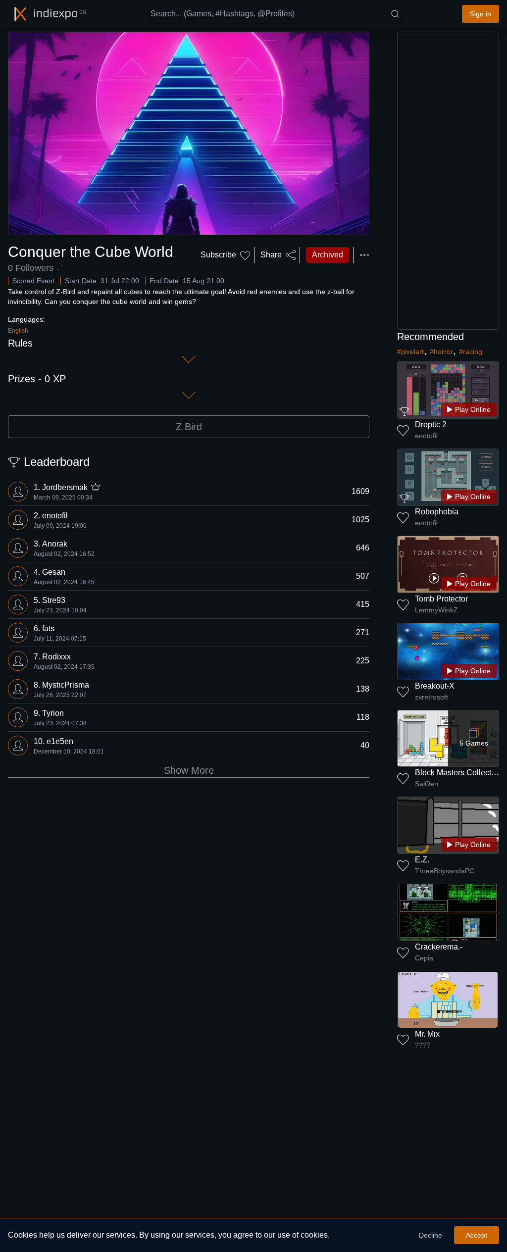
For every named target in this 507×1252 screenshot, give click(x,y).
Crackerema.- (438, 947)
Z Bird (189, 426)
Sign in (480, 14)
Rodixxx (56, 656)
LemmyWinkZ (436, 610)
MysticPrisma (65, 685)
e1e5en (60, 741)
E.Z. (422, 859)
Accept (476, 1235)
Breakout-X (435, 686)
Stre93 (53, 600)
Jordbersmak (65, 487)
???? (423, 1045)
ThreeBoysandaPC (444, 871)
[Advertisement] (448, 180)
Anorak (54, 544)
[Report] (364, 255)
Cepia (424, 958)
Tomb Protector (441, 599)
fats (48, 628)
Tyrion (53, 713)
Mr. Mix (427, 1034)
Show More (189, 770)
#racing (470, 351)
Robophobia (436, 511)
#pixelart (410, 351)
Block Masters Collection (458, 772)
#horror (441, 351)
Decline (430, 1235)
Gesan (53, 572)
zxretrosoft (431, 697)
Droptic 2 (431, 424)
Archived (327, 254)
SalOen (426, 784)
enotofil (55, 515)
